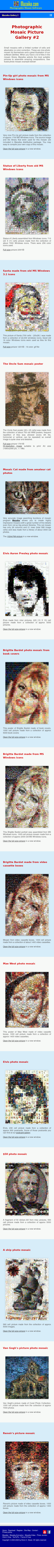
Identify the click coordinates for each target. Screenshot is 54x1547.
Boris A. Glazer (26, 1540)
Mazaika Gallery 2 (10, 15)
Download (11, 1530)
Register (20, 1530)
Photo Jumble (42, 1535)
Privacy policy (7, 1532)
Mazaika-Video (30, 1535)
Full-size (7, 249)
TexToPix (16, 1537)
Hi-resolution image (12, 446)
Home (4, 1530)
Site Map (27, 1530)
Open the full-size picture (14, 148)
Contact (35, 1530)
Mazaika (5, 1535)
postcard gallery (23, 1132)
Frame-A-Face (26, 1537)
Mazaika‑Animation (16, 1535)
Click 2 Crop (6, 1537)
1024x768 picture (14, 536)
